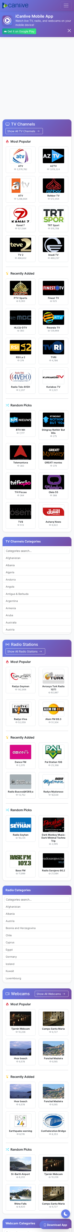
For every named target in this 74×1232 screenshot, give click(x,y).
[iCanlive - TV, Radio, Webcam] (15, 5)
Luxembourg (13, 978)
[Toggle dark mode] (65, 1213)
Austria (10, 629)
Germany (11, 956)
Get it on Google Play (21, 31)
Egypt (9, 949)
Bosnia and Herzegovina (21, 928)
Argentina (12, 600)
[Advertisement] (37, 76)
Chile (9, 935)
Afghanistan (13, 558)
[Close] (69, 30)
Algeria (10, 572)
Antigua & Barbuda (17, 593)
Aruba (9, 615)
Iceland (10, 963)
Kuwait (10, 971)
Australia (11, 622)
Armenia (11, 608)
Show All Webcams (49, 993)
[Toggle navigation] (66, 5)
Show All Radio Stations (22, 651)
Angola (10, 586)
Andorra (11, 579)
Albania (10, 565)
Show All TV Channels (21, 131)
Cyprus (10, 942)
